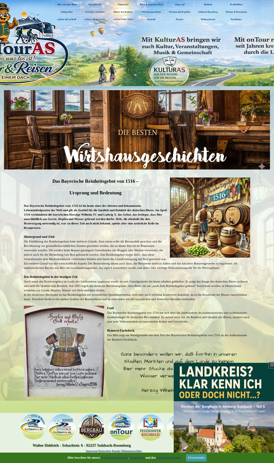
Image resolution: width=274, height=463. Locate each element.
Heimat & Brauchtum (236, 12)
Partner (180, 19)
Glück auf (180, 4)
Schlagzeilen (67, 12)
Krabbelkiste (236, 4)
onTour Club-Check (123, 19)
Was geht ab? (94, 4)
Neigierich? (123, 4)
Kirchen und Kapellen (179, 12)
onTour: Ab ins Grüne (95, 19)
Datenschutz (104, 451)
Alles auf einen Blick (66, 4)
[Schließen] (272, 365)
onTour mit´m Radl (66, 19)
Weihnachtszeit (208, 19)
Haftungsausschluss (131, 451)
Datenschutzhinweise (114, 457)
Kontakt (151, 19)
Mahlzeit (208, 4)
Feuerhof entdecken (95, 12)
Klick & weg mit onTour (151, 4)
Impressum (92, 451)
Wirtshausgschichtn (151, 12)
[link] (224, 413)
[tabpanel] (137, 287)
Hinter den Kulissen (123, 12)
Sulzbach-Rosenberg (208, 12)
